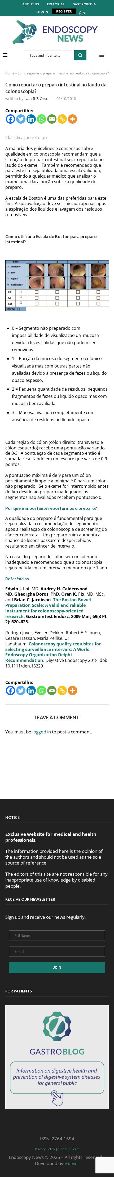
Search (80, 55)
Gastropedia (84, 4)
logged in (41, 732)
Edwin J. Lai (17, 589)
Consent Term (68, 1149)
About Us (30, 4)
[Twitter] (20, 119)
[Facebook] (79, 13)
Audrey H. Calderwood (64, 589)
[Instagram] (84, 13)
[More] (72, 119)
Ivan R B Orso (36, 98)
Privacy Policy (45, 1149)
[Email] (51, 119)
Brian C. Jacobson (32, 600)
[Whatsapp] (41, 119)
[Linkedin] (31, 119)
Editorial (55, 4)
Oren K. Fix (72, 594)
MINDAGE (71, 1164)
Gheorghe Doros (31, 594)
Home (9, 73)
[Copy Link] (62, 119)
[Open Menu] (101, 55)
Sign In (42, 12)
